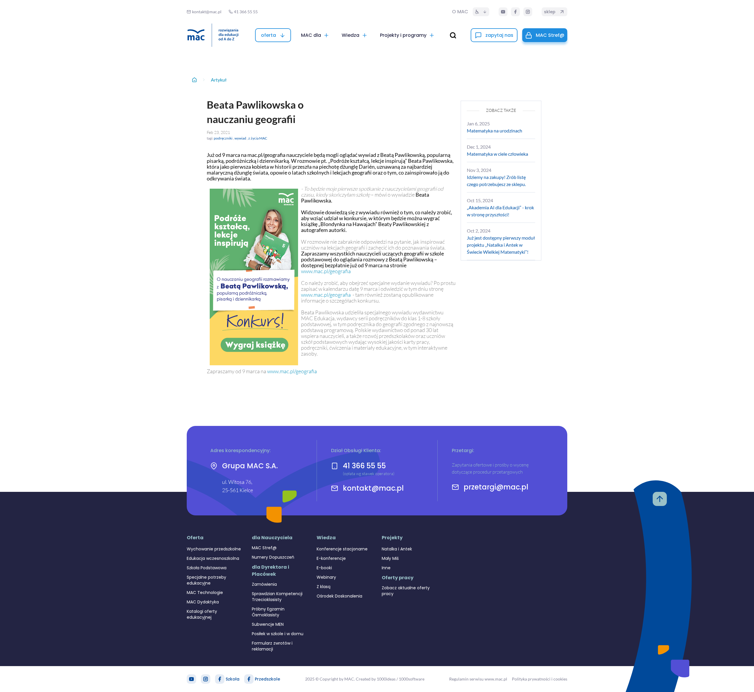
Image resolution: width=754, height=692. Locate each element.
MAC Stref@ (264, 548)
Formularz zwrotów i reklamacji (272, 646)
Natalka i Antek (397, 549)
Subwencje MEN (268, 624)
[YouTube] (503, 11)
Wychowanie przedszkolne (214, 549)
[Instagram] (527, 11)
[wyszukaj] (453, 35)
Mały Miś (390, 558)
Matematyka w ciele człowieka (497, 154)
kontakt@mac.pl (373, 488)
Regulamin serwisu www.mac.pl (478, 678)
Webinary (326, 577)
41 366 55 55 (364, 466)
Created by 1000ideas (376, 678)
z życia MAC (257, 138)
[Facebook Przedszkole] (249, 679)
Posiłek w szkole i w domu (277, 634)
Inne (386, 568)
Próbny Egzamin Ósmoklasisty (268, 612)
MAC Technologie (205, 592)
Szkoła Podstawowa (206, 568)
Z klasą (323, 587)
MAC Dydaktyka (203, 602)
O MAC (460, 11)
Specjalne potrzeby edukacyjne (206, 580)
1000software (411, 678)
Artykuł (218, 79)
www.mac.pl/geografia (326, 271)
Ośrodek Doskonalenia (339, 596)
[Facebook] (515, 11)
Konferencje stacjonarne (342, 549)
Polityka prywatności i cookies (539, 678)
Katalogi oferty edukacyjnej (202, 614)
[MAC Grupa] (213, 35)
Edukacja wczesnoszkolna (213, 558)
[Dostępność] (481, 11)
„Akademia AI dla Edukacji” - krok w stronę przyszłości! (500, 211)
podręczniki (223, 138)
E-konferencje (331, 558)
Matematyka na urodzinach (494, 130)
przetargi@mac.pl (496, 487)
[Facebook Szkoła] (219, 679)
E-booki (324, 568)
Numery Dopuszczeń (273, 557)
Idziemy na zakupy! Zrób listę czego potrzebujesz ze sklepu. (496, 180)
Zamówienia (264, 584)
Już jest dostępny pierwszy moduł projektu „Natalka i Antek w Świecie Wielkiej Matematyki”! (501, 245)
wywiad (240, 138)
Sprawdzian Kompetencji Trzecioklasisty (277, 597)
